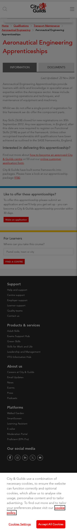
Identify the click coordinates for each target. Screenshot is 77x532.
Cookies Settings (20, 524)
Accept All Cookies (50, 524)
